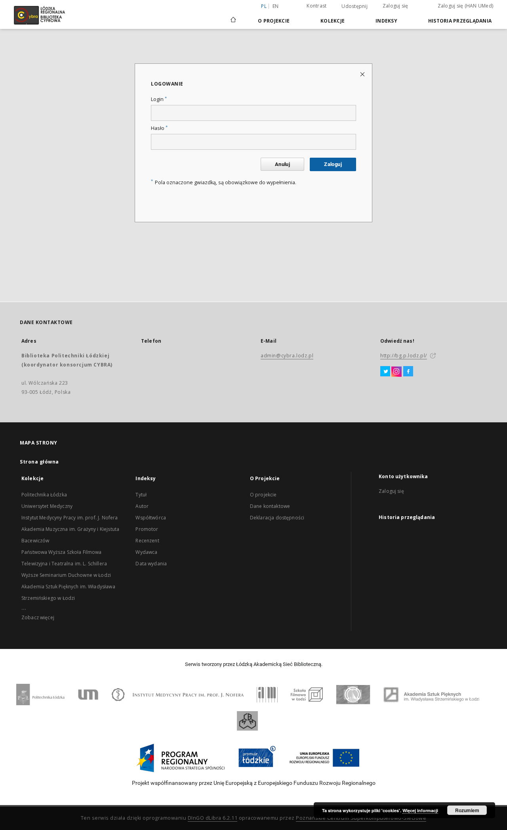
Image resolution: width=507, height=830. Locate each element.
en (276, 6)
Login (159, 99)
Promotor (146, 529)
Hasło (159, 128)
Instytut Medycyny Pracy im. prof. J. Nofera (69, 517)
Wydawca (146, 552)
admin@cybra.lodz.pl (287, 355)
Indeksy (386, 20)
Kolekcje (332, 20)
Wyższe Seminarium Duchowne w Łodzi (66, 575)
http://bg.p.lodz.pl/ (403, 355)
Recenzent (147, 540)
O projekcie (263, 494)
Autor (142, 506)
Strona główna (39, 461)
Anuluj (282, 164)
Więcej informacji (420, 810)
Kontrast (316, 5)
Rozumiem (467, 810)
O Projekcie (274, 20)
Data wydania (151, 563)
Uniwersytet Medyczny (46, 506)
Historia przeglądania (460, 20)
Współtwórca (150, 517)
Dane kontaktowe (270, 506)
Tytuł (141, 494)
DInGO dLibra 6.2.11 (213, 818)
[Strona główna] (233, 16)
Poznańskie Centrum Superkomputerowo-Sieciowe (361, 818)
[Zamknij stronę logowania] (363, 74)
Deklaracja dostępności (277, 517)
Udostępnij (354, 6)
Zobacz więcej (37, 617)
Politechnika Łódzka (44, 494)
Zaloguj (333, 164)
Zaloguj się (395, 5)
